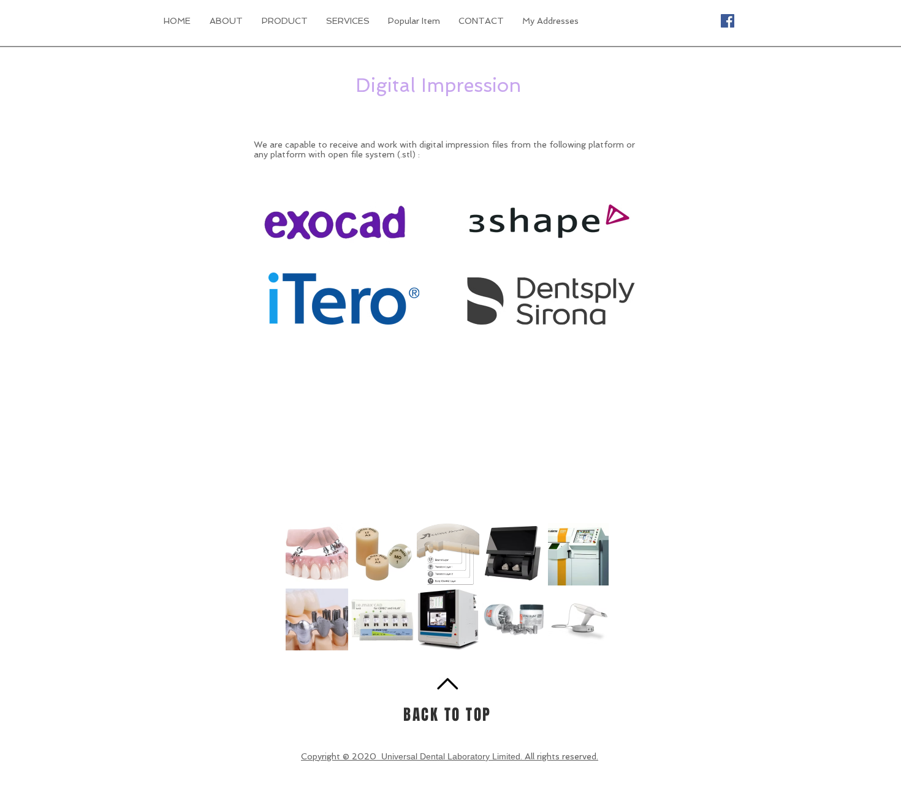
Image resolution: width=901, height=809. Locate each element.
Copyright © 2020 (341, 756)
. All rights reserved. (559, 756)
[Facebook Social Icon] (727, 21)
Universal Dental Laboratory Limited (450, 756)
